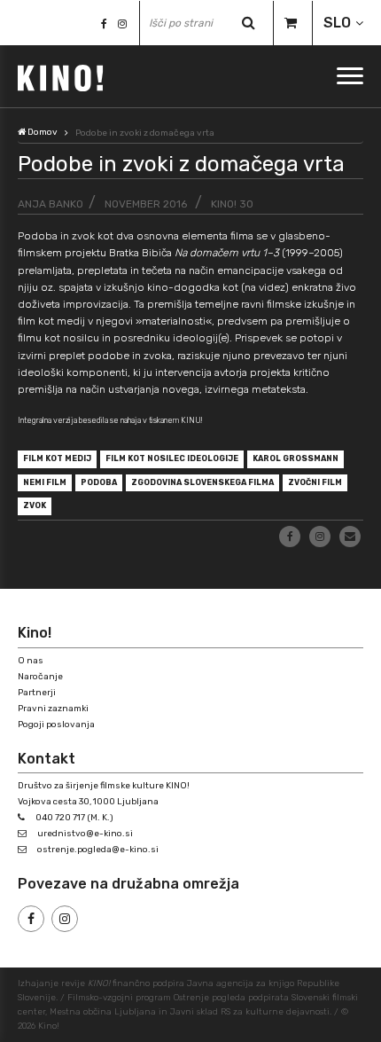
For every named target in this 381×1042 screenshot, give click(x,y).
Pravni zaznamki (53, 708)
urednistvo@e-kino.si (85, 833)
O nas (30, 660)
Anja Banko (50, 204)
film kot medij (57, 458)
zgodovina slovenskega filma (202, 482)
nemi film (44, 482)
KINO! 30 (232, 204)
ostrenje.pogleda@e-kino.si (98, 849)
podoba (99, 482)
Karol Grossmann (295, 458)
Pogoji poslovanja (56, 724)
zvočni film (315, 482)
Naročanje (40, 676)
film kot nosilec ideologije (171, 458)
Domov (42, 132)
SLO (337, 22)
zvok (34, 505)
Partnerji (37, 692)
